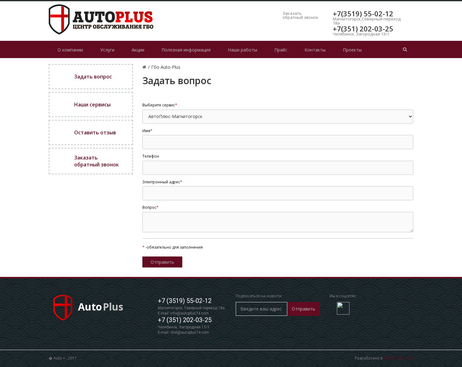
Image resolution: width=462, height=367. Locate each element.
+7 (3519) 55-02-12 (185, 301)
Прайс (280, 50)
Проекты (352, 50)
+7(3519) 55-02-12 (363, 13)
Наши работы (242, 50)
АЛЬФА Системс (398, 358)
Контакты (315, 50)
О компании (70, 50)
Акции (138, 50)
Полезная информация (186, 50)
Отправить (303, 309)
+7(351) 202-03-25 (363, 28)
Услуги (107, 50)
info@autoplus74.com (189, 313)
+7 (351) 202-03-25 (185, 320)
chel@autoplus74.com (189, 332)
